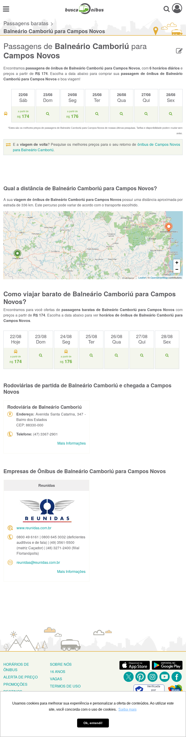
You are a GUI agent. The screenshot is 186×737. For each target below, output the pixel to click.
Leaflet (142, 277)
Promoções (15, 684)
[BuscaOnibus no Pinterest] (141, 677)
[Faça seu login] (177, 8)
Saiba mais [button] (127, 709)
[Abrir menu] (6, 8)
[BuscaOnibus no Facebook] (177, 677)
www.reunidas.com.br (34, 527)
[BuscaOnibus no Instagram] (153, 677)
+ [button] (176, 262)
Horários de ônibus (16, 667)
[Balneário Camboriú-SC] (169, 228)
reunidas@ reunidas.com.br (38, 562)
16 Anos (57, 671)
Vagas (56, 678)
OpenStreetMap (159, 277)
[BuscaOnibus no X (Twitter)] (128, 677)
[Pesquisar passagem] (166, 8)
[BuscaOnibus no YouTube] (165, 677)
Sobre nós (61, 664)
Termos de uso (65, 686)
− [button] (176, 269)
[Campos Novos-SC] (17, 255)
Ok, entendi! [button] (93, 723)
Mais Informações (71, 443)
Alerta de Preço (20, 677)
